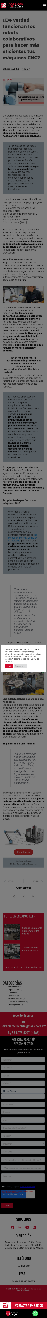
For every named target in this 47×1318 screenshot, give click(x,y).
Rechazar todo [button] (20, 666)
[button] (44, 5)
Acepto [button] (9, 666)
